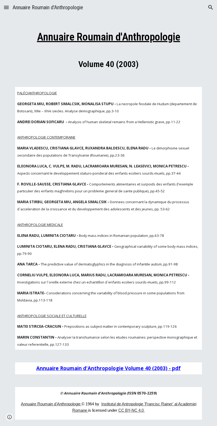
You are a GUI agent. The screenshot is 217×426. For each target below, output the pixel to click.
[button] (6, 7)
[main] (108, 48)
